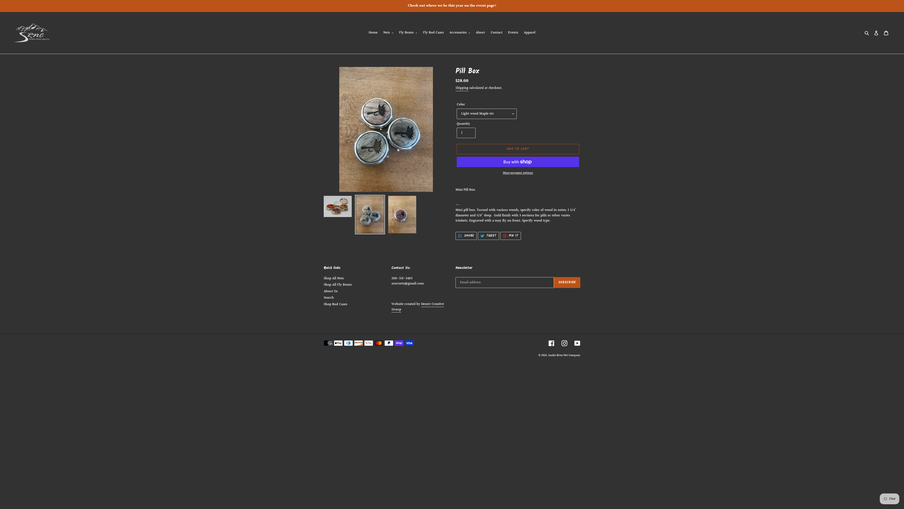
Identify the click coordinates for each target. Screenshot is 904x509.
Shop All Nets (334, 278)
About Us (331, 291)
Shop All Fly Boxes (338, 284)
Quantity (463, 124)
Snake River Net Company (564, 355)
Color (461, 104)
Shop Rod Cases (335, 304)
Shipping (462, 88)
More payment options (518, 173)
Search (329, 297)
